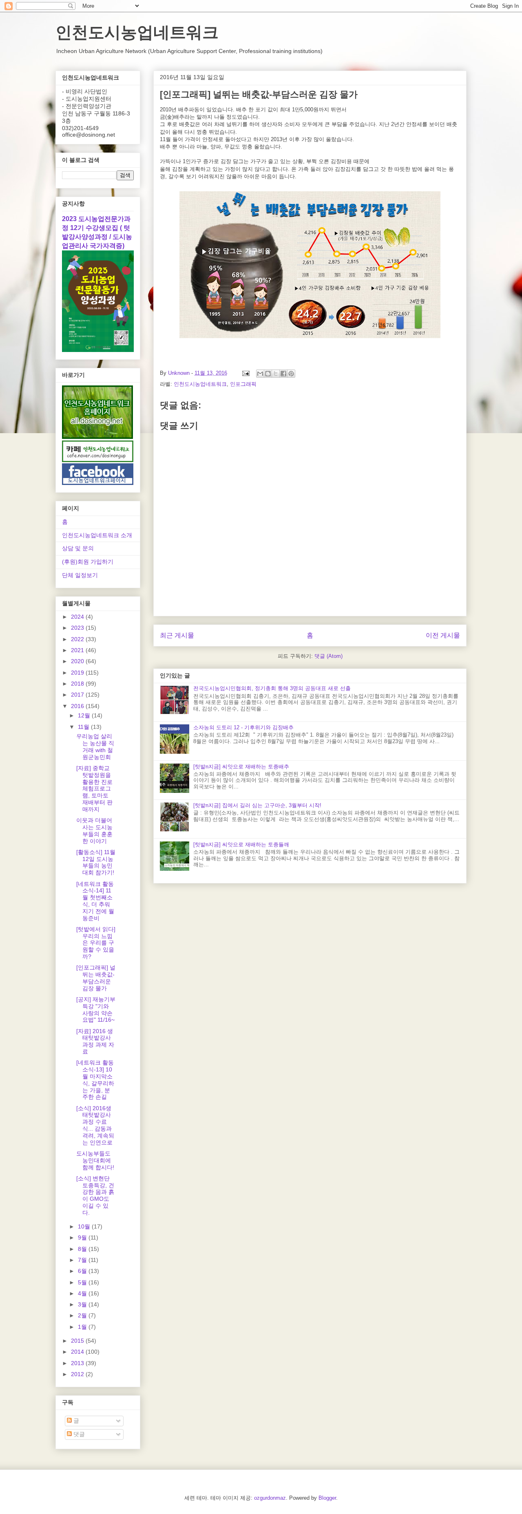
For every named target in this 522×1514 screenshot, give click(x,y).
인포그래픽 (243, 384)
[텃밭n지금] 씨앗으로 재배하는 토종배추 (241, 767)
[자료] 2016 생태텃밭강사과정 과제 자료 (95, 1041)
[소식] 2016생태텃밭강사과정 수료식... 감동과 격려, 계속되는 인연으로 (95, 1125)
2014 (78, 1351)
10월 (85, 1226)
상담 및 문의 (78, 548)
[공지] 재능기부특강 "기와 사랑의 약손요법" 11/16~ (95, 1009)
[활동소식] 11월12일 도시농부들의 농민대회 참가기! (95, 862)
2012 (78, 1374)
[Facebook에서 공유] (283, 374)
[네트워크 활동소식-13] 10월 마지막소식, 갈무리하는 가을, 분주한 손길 (95, 1079)
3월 (83, 1304)
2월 (83, 1315)
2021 (78, 650)
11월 (84, 727)
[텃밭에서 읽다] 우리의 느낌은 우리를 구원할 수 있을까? (95, 943)
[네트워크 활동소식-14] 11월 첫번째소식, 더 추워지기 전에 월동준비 (95, 901)
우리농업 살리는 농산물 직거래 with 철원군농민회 (95, 746)
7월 (83, 1260)
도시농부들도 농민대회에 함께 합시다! (95, 1160)
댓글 (78, 1434)
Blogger (327, 1498)
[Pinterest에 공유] (291, 374)
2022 (78, 639)
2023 (78, 627)
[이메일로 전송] (260, 374)
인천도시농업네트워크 (137, 32)
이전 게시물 (443, 635)
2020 (78, 661)
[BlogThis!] (268, 374)
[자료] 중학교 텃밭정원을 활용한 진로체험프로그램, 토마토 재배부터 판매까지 (94, 788)
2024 (78, 616)
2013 (78, 1363)
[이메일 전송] (245, 373)
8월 (83, 1249)
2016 (78, 706)
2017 (78, 694)
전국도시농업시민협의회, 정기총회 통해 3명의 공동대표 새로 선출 (272, 688)
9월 (83, 1237)
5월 (83, 1282)
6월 (83, 1271)
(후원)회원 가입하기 (87, 561)
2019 (78, 672)
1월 (83, 1327)
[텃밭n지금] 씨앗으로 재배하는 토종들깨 (241, 844)
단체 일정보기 (80, 575)
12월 (85, 715)
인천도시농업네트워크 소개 (97, 535)
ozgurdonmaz (270, 1498)
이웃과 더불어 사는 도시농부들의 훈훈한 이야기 (94, 830)
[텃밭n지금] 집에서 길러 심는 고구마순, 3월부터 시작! (257, 805)
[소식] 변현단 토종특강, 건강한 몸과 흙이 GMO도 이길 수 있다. (95, 1195)
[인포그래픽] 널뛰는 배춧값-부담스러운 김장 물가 (95, 977)
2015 (78, 1340)
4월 (83, 1293)
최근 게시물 (177, 635)
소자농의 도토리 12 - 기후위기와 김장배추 (243, 727)
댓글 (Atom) (328, 656)
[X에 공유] (276, 374)
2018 (78, 683)
